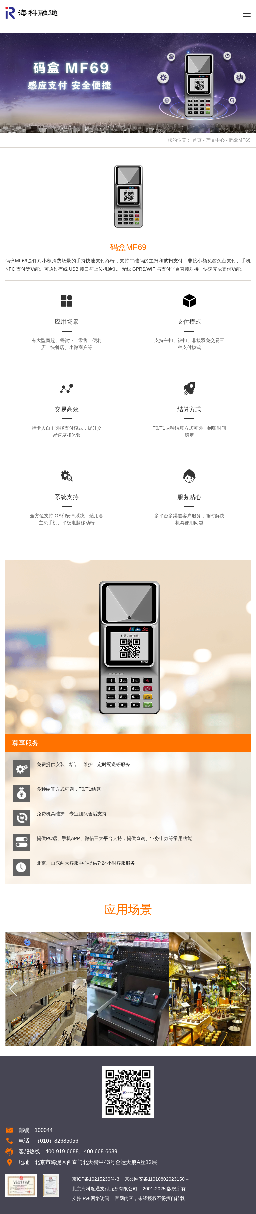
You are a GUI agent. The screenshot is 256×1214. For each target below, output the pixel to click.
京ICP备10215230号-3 (95, 1179)
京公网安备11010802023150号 (157, 1179)
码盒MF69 (240, 140)
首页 (197, 140)
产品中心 (215, 140)
